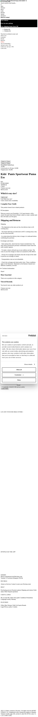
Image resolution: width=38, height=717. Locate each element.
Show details (28, 364)
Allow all (19, 369)
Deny (19, 380)
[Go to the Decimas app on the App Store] (19, 545)
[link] (19, 400)
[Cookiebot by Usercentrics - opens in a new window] (28, 336)
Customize (18, 375)
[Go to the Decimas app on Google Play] (19, 534)
